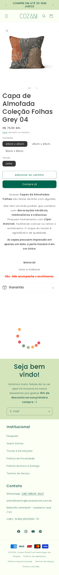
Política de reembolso (34, 556)
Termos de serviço (44, 561)
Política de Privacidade (21, 458)
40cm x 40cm (15, 144)
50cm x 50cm (14, 151)
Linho (9, 163)
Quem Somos (15, 443)
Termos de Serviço (18, 473)
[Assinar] (48, 411)
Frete (4, 132)
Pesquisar (12, 436)
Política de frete (31, 566)
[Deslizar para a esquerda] (22, 88)
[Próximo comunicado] (53, 4)
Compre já (29, 184)
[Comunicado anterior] (6, 4)
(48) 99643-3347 (33, 493)
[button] (6, 16)
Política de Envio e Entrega (23, 466)
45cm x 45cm (41, 144)
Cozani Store (23, 552)
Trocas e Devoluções (19, 451)
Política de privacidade (20, 561)
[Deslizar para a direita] (36, 88)
